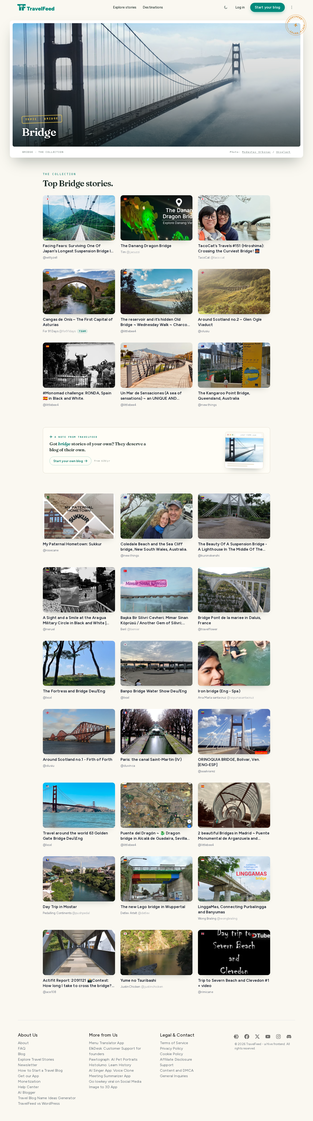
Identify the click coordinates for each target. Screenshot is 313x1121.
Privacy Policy (171, 1048)
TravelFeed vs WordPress (39, 1103)
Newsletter (27, 1065)
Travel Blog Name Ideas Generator (47, 1098)
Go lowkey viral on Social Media (115, 1081)
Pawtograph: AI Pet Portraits (113, 1059)
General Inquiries (174, 1076)
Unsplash (283, 152)
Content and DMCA (177, 1070)
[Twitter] (257, 1036)
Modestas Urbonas (256, 152)
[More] (292, 7)
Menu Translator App (106, 1043)
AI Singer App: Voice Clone (111, 1070)
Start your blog (267, 7)
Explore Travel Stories (36, 1059)
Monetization (29, 1081)
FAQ (21, 1048)
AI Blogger (27, 1092)
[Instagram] (278, 1036)
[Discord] (289, 1036)
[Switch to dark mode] (226, 7)
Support (166, 1065)
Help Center (28, 1087)
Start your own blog (68, 461)
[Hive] (236, 1036)
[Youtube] (268, 1036)
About (23, 1043)
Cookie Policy (171, 1054)
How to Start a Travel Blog (40, 1070)
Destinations (153, 7)
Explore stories (124, 7)
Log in (240, 7)
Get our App (28, 1076)
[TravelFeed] (35, 7)
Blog (21, 1054)
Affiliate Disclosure (176, 1059)
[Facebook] (247, 1036)
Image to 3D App (103, 1087)
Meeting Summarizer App (110, 1076)
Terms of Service (174, 1043)
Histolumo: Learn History (110, 1065)
